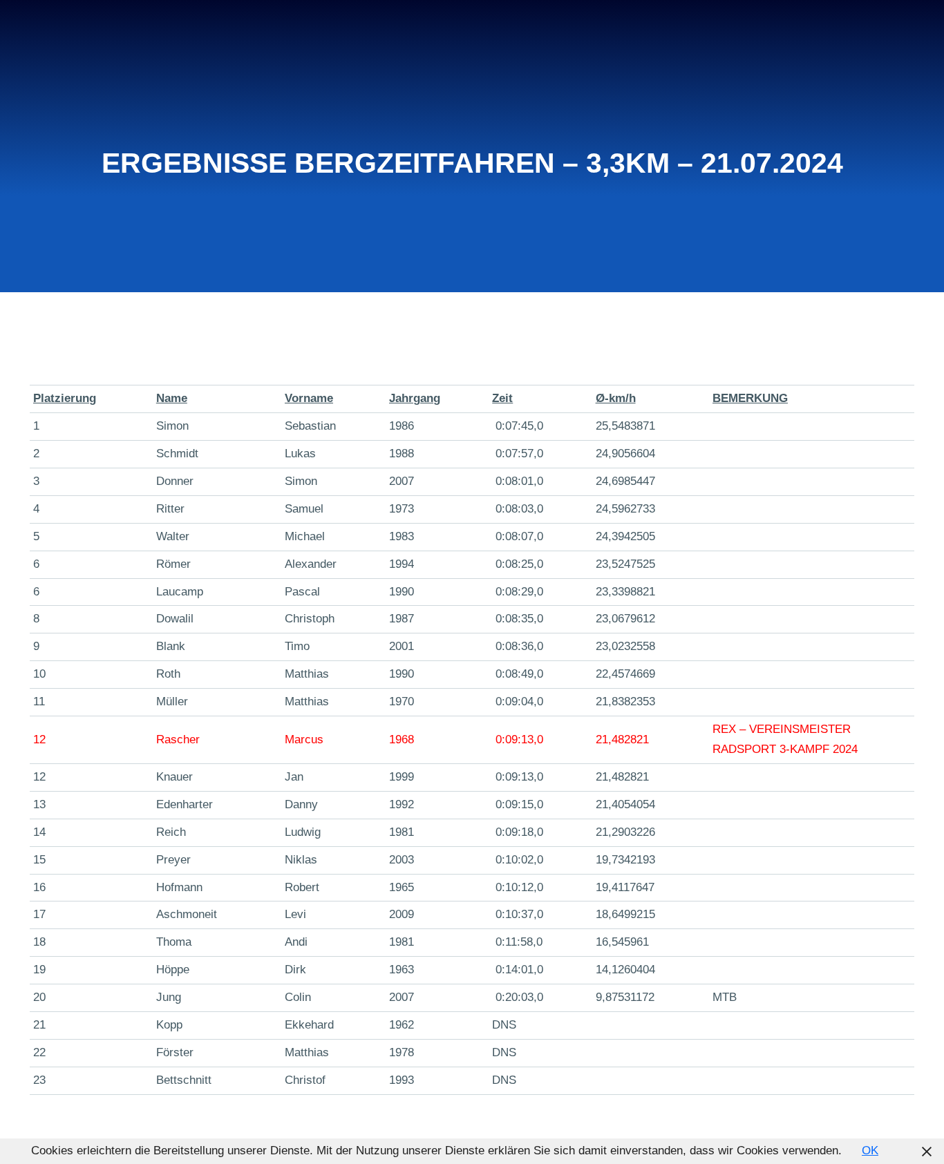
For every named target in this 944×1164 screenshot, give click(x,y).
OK (870, 1150)
